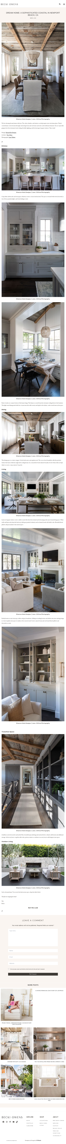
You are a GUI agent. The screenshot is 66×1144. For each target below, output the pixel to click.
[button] (59, 4)
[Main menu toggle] (64, 4)
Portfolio (30, 1123)
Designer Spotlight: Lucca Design (16, 1061)
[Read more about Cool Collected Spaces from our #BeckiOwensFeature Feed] (49, 1081)
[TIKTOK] (17, 1122)
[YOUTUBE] (13, 1122)
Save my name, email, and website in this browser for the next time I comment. (27, 969)
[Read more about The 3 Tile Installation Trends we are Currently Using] (49, 1043)
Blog (28, 1120)
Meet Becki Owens (58, 1120)
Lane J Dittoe (12, 137)
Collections (44, 1120)
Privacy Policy (57, 1128)
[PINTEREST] (10, 1122)
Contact (55, 1125)
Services (56, 1123)
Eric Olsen (9, 135)
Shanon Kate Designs (11, 132)
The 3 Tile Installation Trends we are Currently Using (49, 1061)
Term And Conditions (56, 1132)
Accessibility (57, 1135)
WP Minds (38, 1140)
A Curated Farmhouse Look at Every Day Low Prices (49, 990)
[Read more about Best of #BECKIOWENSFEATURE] (17, 1081)
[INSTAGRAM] (7, 1122)
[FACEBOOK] (3, 1122)
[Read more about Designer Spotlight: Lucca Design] (17, 1043)
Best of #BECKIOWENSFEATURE (17, 1099)
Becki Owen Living (43, 1124)
